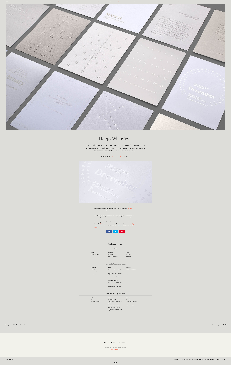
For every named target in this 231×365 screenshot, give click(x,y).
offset (131, 222)
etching (132, 224)
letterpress (111, 224)
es (222, 1)
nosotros (96, 1)
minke (8, 2)
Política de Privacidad (186, 359)
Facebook (218, 359)
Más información (115, 349)
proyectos (117, 1)
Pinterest (212, 359)
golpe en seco (103, 225)
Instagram (206, 359)
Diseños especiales (117, 156)
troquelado (97, 225)
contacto (135, 1)
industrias (110, 1)
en (224, 1)
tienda (123, 1)
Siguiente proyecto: (219, 325)
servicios (103, 1)
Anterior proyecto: (14, 325)
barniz (96, 227)
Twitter (223, 359)
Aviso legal (176, 359)
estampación (120, 225)
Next (149, 182)
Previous (82, 182)
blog (129, 1)
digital (101, 224)
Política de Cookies (196, 359)
